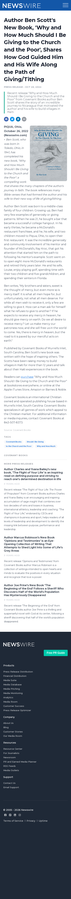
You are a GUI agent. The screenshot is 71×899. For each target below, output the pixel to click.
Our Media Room (12, 736)
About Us (8, 723)
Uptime (43, 820)
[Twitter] (10, 815)
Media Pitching (11, 688)
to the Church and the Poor (19, 446)
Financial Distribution (14, 676)
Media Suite (10, 680)
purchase (27, 376)
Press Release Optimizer (17, 710)
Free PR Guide (56, 652)
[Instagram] (20, 815)
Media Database (12, 684)
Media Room (10, 701)
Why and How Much (46, 446)
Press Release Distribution (18, 671)
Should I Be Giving (35, 442)
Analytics (8, 697)
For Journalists (11, 753)
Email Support (11, 787)
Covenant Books (13, 442)
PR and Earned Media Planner (19, 761)
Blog (6, 727)
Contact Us (9, 783)
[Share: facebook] (6, 119)
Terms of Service (13, 820)
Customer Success (13, 706)
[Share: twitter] (12, 119)
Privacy (31, 820)
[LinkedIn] (15, 815)
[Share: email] (24, 119)
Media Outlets (11, 770)
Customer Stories (13, 731)
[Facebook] (5, 815)
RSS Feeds (9, 766)
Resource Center (12, 748)
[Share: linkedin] (18, 119)
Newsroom (9, 757)
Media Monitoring (13, 693)
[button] (65, 5)
